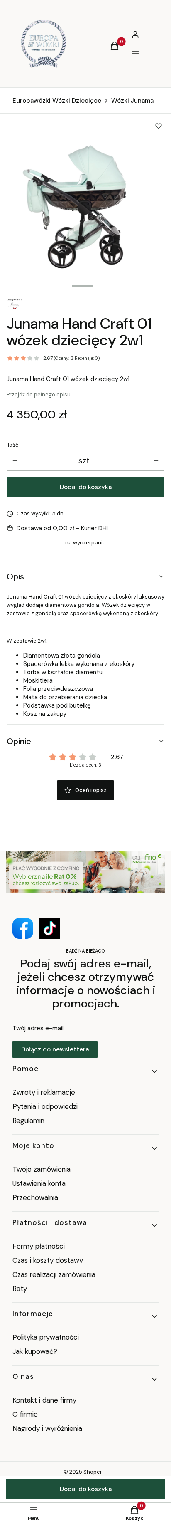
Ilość (12, 444)
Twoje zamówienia (41, 1169)
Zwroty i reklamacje (43, 1092)
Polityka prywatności (45, 1337)
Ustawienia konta (39, 1183)
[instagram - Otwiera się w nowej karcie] (49, 928)
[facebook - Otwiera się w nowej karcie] (22, 928)
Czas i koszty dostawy (47, 1260)
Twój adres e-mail (38, 1028)
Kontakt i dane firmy (44, 1400)
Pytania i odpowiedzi (45, 1106)
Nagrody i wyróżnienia (47, 1428)
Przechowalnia (35, 1197)
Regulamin (28, 1120)
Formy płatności (38, 1246)
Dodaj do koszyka (86, 487)
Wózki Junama (132, 100)
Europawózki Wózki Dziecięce (56, 100)
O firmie (25, 1414)
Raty (19, 1288)
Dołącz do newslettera (55, 1049)
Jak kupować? (34, 1351)
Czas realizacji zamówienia (53, 1274)
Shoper (92, 1471)
